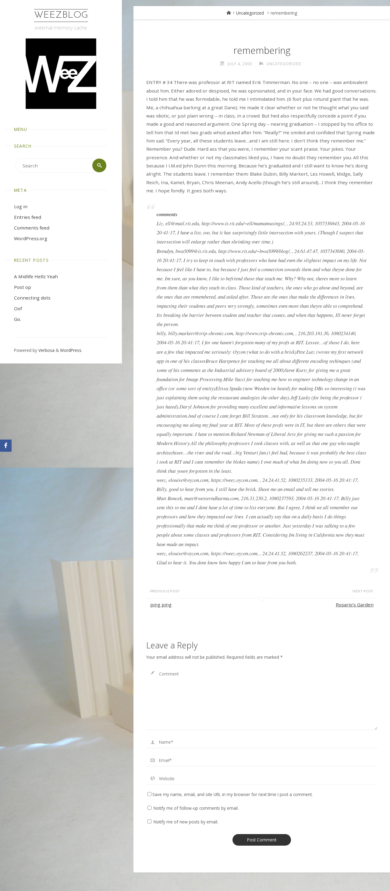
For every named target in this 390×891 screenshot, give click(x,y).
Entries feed (27, 217)
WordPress (70, 350)
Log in (20, 206)
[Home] (229, 13)
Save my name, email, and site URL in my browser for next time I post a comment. (232, 794)
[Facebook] (6, 446)
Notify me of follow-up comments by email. (196, 808)
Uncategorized (250, 13)
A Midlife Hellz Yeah (36, 276)
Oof (18, 308)
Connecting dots (32, 298)
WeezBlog (61, 15)
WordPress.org (30, 238)
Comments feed (31, 228)
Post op (22, 287)
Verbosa (46, 350)
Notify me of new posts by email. (186, 822)
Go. (17, 319)
